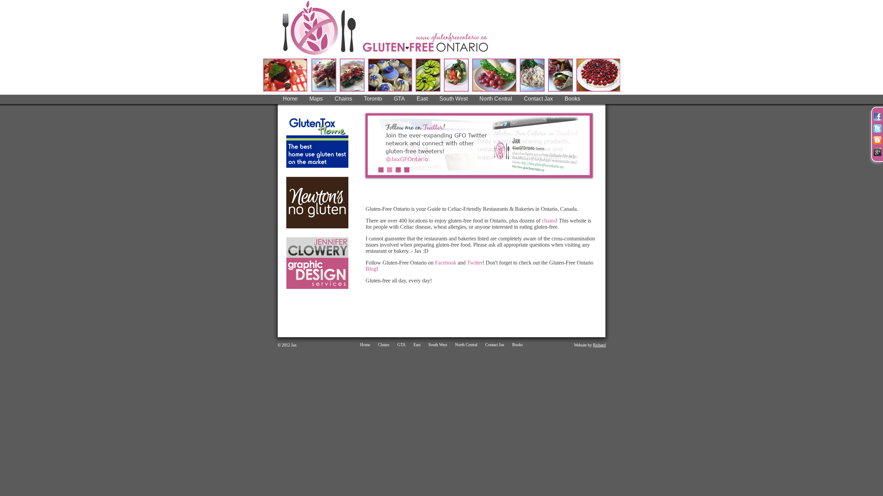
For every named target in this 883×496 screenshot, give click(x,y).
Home (290, 99)
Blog (371, 269)
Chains (343, 99)
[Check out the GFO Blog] (877, 140)
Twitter (475, 263)
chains (549, 221)
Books (572, 99)
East (422, 99)
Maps (316, 99)
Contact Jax (538, 99)
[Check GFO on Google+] (877, 152)
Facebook (445, 263)
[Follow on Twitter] (877, 128)
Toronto (373, 99)
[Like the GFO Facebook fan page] (877, 117)
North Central (495, 99)
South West (453, 99)
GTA (399, 99)
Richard (599, 345)
